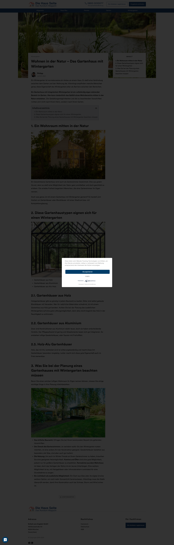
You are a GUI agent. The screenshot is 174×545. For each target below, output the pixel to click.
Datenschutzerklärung (90, 284)
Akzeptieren (87, 272)
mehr (87, 276)
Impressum (81, 284)
